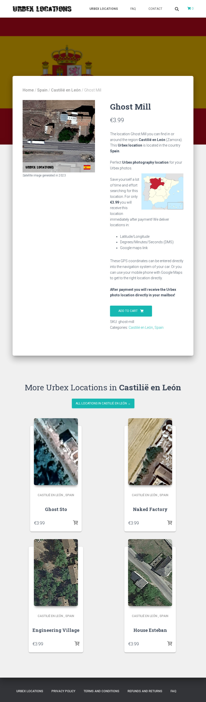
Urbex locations (103, 9)
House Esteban (150, 630)
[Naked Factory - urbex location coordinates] (150, 451)
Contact (155, 9)
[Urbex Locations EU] (42, 9)
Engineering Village (55, 630)
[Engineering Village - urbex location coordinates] (56, 572)
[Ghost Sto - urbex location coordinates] (56, 451)
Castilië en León (66, 90)
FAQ (133, 9)
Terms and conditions (101, 691)
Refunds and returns (145, 691)
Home (28, 90)
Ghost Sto (56, 509)
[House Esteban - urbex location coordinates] (150, 572)
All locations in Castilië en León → (103, 403)
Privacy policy (63, 691)
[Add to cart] (75, 522)
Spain (42, 90)
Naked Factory (150, 509)
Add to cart (128, 311)
